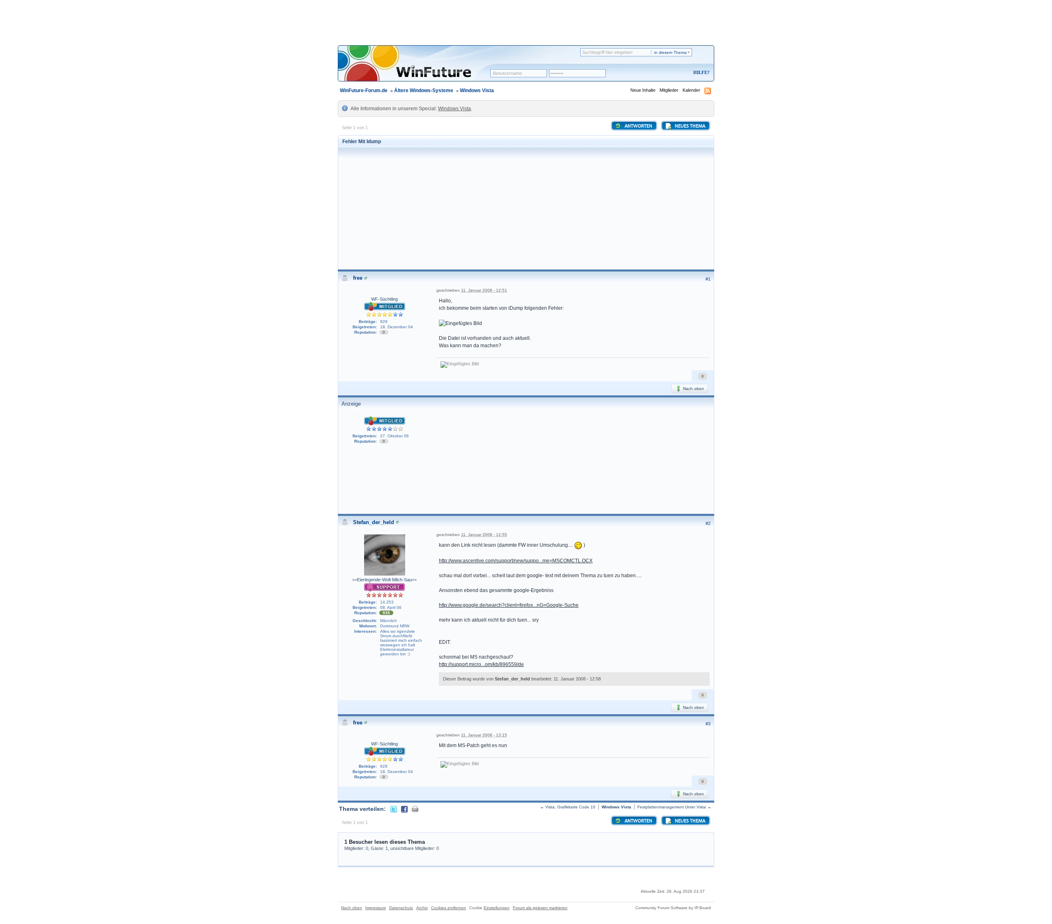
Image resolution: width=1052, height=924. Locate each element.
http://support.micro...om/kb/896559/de (481, 664)
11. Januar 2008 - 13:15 (484, 735)
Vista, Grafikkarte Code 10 (570, 807)
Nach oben (693, 388)
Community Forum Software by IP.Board (673, 907)
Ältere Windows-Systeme (423, 90)
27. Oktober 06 (394, 436)
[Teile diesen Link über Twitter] (393, 809)
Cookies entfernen (448, 907)
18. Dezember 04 (396, 327)
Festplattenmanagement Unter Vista (671, 807)
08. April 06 (390, 607)
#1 (708, 278)
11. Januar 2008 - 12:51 (484, 290)
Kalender (691, 90)
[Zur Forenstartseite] (417, 69)
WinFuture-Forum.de (364, 90)
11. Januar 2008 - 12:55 (484, 534)
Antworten (637, 126)
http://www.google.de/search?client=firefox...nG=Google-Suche (509, 605)
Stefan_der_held (373, 522)
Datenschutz (401, 907)
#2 (708, 523)
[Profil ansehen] (365, 278)
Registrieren (667, 73)
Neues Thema (689, 126)
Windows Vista (477, 90)
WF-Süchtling (384, 299)
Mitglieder (669, 90)
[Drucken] (415, 809)
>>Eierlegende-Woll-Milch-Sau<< (384, 579)
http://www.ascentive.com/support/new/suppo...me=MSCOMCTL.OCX (516, 561)
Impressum (375, 907)
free (357, 278)
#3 (708, 723)
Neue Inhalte (642, 90)
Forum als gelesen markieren (540, 907)
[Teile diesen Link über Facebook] (404, 809)
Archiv (422, 907)
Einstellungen (497, 907)
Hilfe (700, 72)
